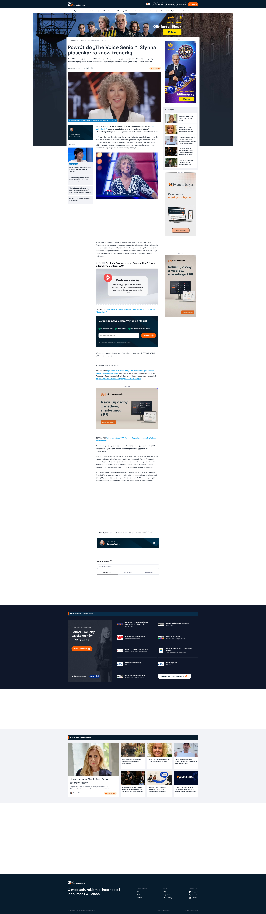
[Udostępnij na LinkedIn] (91, 68)
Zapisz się (146, 335)
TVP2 (129, 533)
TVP (150, 533)
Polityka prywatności (164, 910)
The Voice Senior (118, 533)
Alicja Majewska (103, 533)
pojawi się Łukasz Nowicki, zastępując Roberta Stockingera (118, 379)
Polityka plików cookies (191, 910)
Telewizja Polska (140, 533)
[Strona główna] (76, 4)
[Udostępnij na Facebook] (89, 68)
